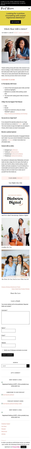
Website (4, 342)
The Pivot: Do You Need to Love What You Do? (15, 279)
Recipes (4, 429)
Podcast (19, 178)
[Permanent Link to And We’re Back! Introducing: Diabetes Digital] (15, 186)
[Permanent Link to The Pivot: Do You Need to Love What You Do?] (15, 250)
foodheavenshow (14, 152)
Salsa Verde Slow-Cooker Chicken (20, 289)
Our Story (4, 426)
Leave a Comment (23, 32)
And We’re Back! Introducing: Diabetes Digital (15, 215)
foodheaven (14, 150)
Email (3, 335)
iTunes (19, 124)
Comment (5, 310)
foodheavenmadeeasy (17, 154)
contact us (10, 140)
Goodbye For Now (7, 247)
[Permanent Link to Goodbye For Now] (15, 218)
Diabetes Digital (6, 424)
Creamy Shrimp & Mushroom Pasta (11, 287)
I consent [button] (24, 446)
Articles (3, 434)
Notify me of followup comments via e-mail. (15, 350)
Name (3, 328)
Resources (4, 431)
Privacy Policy (16, 447)
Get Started (16, 22)
